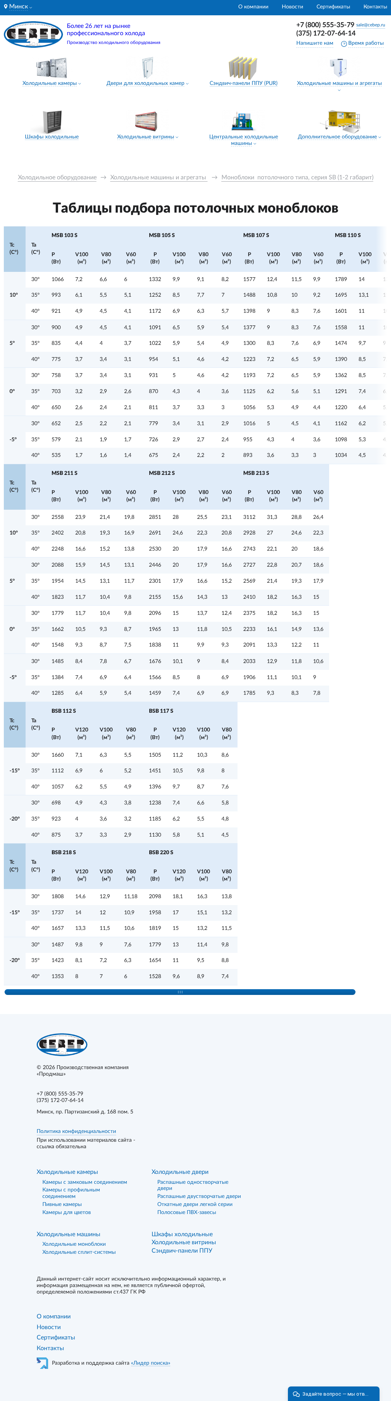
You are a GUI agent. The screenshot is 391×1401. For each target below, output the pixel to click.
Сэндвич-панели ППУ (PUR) (244, 83)
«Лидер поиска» (150, 1363)
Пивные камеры (62, 1204)
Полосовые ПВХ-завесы (186, 1212)
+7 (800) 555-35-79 (325, 25)
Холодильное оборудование (57, 177)
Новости (292, 7)
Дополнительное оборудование (337, 137)
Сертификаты (333, 7)
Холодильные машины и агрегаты (339, 83)
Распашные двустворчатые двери (199, 1196)
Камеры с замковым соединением (84, 1182)
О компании (253, 7)
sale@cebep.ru (370, 25)
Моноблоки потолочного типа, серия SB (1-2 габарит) (297, 177)
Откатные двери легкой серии (195, 1204)
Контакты (375, 7)
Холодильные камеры (50, 83)
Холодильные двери (180, 1172)
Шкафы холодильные (52, 137)
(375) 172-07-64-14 (325, 33)
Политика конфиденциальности (76, 1131)
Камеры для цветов (66, 1212)
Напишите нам (314, 43)
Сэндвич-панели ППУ (182, 1251)
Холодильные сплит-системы (79, 1252)
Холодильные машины (68, 1234)
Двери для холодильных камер (145, 83)
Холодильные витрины (145, 137)
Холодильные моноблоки (74, 1244)
